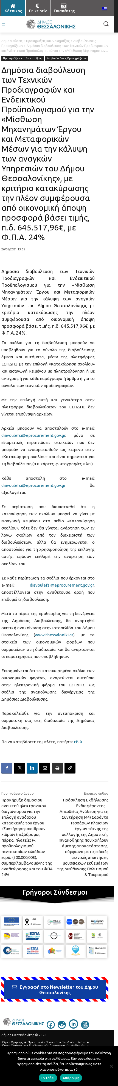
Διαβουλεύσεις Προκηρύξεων (66, 58)
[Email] (44, 768)
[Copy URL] (69, 768)
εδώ (78, 741)
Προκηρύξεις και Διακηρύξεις (48, 41)
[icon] (50, 1027)
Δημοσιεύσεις (12, 41)
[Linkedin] (32, 768)
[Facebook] (6, 768)
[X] (19, 768)
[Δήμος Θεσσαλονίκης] (51, 24)
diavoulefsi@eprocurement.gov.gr (33, 435)
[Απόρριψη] (111, 1066)
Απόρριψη (71, 1078)
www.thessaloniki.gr (54, 635)
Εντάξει (47, 1078)
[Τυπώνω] (57, 768)
